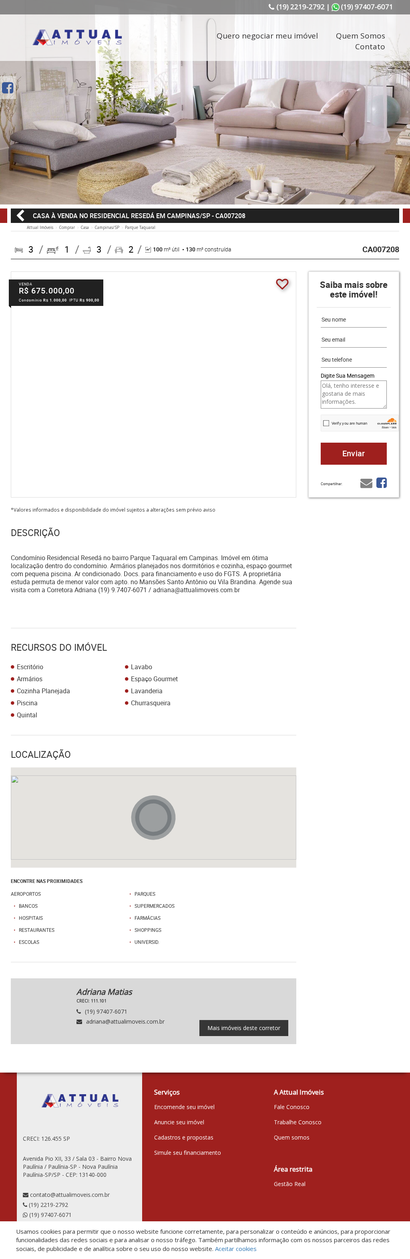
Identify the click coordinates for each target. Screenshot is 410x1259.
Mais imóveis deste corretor (243, 1028)
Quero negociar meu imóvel (267, 35)
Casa (84, 227)
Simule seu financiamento (187, 1152)
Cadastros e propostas (183, 1137)
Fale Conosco (292, 1107)
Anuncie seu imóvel (179, 1122)
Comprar (67, 227)
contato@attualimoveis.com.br (70, 1194)
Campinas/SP (106, 227)
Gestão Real (289, 1184)
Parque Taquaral (140, 227)
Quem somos (292, 1137)
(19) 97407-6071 (50, 1215)
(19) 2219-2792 (48, 1204)
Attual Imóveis (40, 227)
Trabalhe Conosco (298, 1122)
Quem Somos (360, 35)
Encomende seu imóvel (184, 1107)
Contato (370, 46)
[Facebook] (7, 88)
